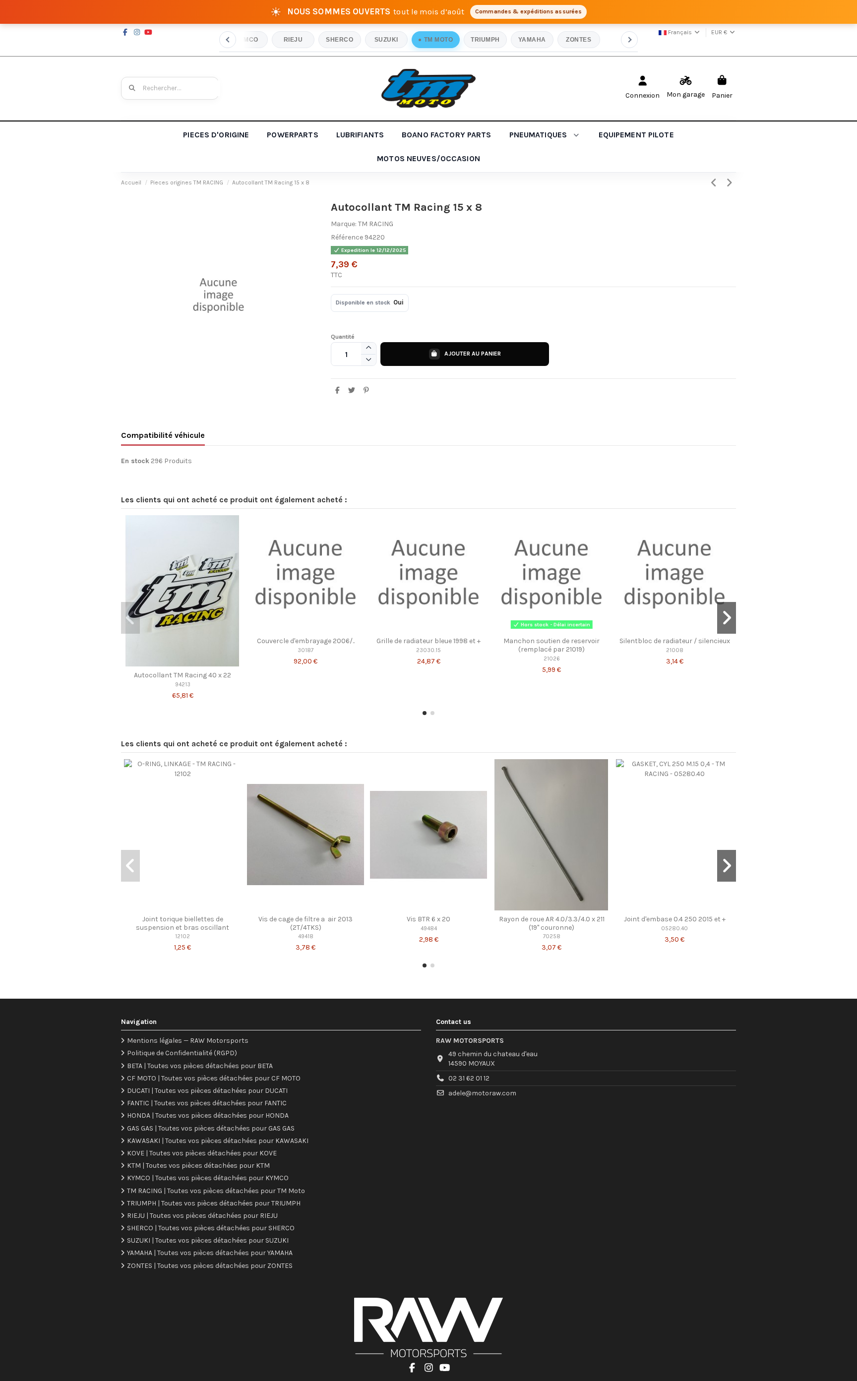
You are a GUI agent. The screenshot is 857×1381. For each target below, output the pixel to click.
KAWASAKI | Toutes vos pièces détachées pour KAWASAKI (217, 1141)
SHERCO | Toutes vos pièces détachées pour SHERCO (211, 1228)
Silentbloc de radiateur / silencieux (674, 641)
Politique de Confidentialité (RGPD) (182, 1053)
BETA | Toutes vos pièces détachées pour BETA (200, 1066)
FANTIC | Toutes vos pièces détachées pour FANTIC (207, 1103)
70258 (551, 936)
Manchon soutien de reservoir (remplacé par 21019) (551, 645)
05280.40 (674, 928)
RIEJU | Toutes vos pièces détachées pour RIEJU (202, 1215)
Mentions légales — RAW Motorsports (187, 1040)
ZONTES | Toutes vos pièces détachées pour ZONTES (210, 1265)
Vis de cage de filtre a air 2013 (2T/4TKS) (305, 923)
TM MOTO (438, 39)
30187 (305, 650)
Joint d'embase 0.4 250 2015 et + (675, 919)
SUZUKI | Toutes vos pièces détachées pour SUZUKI (208, 1240)
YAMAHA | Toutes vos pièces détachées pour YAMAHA (210, 1253)
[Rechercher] (132, 88)
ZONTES (578, 39)
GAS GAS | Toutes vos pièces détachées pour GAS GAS (211, 1128)
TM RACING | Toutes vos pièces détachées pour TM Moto (216, 1191)
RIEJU (293, 39)
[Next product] (729, 183)
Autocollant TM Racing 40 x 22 (182, 675)
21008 (674, 650)
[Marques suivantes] (629, 39)
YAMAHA (532, 39)
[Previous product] (715, 183)
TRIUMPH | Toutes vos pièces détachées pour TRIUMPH (214, 1203)
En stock (135, 461)
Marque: (344, 224)
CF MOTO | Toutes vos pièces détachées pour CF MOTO (214, 1078)
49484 (429, 928)
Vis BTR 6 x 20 (428, 919)
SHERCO (339, 39)
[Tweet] (351, 390)
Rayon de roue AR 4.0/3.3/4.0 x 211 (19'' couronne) (552, 923)
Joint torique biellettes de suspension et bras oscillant (182, 923)
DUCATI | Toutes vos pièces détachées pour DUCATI (207, 1090)
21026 (552, 659)
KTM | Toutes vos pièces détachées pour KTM (198, 1165)
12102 (182, 936)
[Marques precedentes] (227, 39)
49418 (305, 936)
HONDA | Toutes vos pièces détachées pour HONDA (208, 1115)
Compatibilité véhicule (163, 435)
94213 (182, 684)
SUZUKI (386, 39)
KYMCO (246, 39)
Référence (347, 237)
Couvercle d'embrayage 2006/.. (306, 641)
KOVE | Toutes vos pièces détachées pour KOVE (202, 1153)
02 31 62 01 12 (469, 1078)
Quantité (343, 337)
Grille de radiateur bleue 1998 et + (428, 641)
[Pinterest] (366, 390)
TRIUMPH (485, 39)
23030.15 (428, 650)
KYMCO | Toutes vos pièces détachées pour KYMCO (208, 1178)
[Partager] (337, 390)
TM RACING (375, 224)
